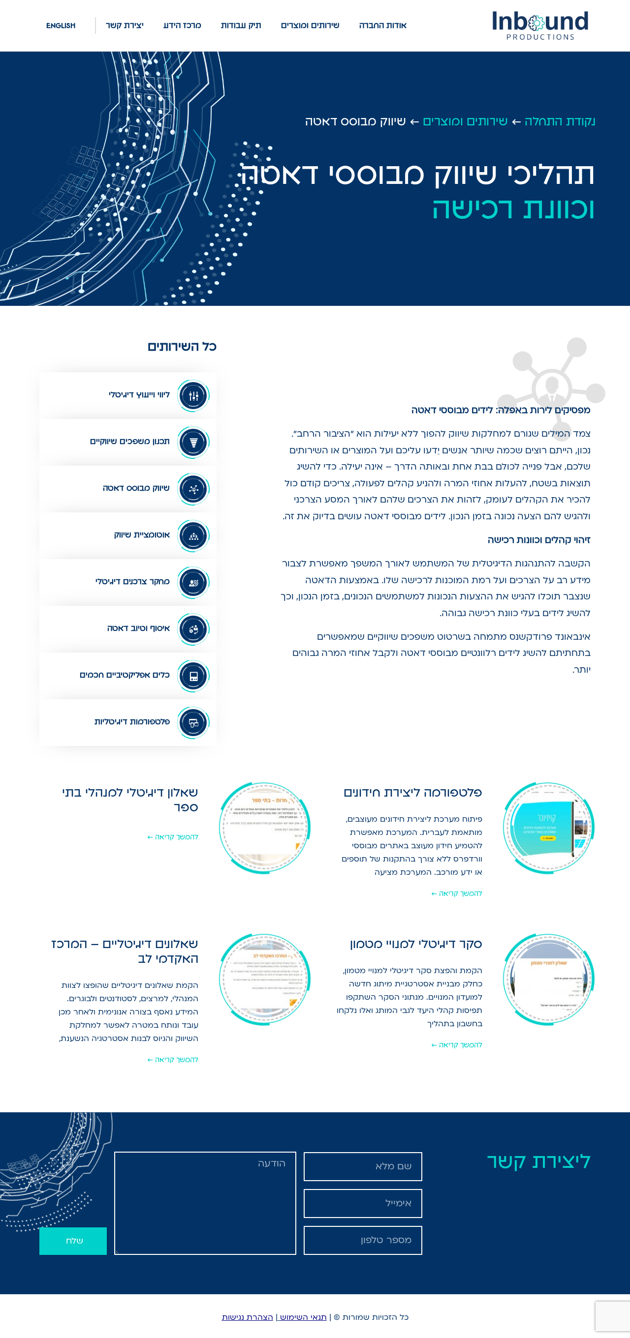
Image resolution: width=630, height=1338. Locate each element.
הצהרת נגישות (247, 1317)
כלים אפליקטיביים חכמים (125, 675)
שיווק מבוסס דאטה (136, 488)
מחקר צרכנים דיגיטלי (132, 581)
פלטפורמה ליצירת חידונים (413, 792)
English (60, 25)
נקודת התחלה (560, 121)
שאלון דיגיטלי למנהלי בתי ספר (130, 800)
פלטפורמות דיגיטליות (132, 721)
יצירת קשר (125, 25)
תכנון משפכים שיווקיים (130, 441)
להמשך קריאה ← (456, 893)
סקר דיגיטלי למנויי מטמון (416, 943)
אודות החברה (383, 25)
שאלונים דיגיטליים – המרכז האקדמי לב (124, 951)
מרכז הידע (182, 25)
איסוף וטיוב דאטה (138, 628)
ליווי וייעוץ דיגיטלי (139, 394)
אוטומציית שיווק (142, 534)
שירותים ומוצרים (310, 25)
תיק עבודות (241, 25)
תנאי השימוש (303, 1317)
